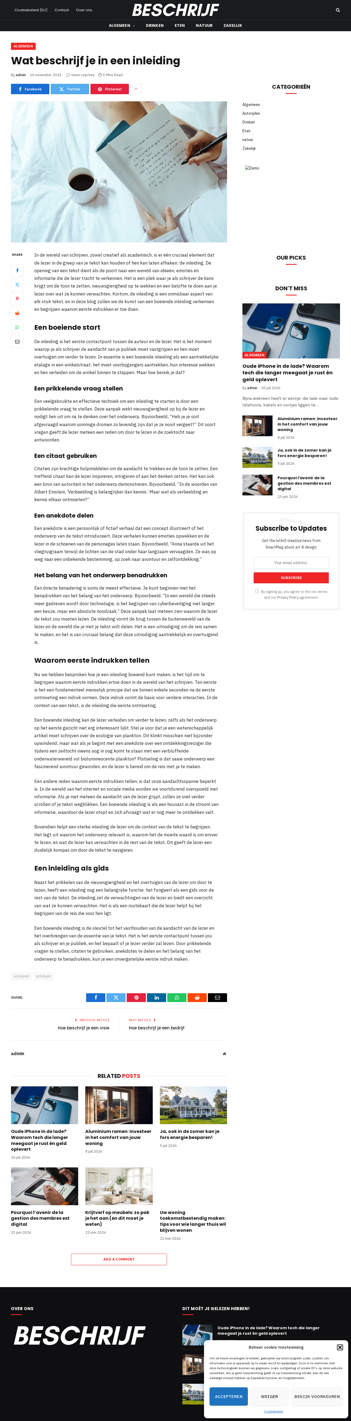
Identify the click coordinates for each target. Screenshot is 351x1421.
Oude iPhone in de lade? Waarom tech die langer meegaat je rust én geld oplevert (39, 1140)
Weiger (269, 1396)
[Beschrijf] (175, 10)
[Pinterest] (17, 298)
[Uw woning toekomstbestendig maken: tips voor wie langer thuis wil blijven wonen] (193, 1186)
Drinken (155, 25)
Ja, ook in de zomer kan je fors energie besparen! (189, 1135)
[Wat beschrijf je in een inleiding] (119, 171)
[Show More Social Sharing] (135, 89)
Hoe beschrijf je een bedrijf (157, 1028)
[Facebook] (17, 270)
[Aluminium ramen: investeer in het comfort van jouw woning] (118, 1105)
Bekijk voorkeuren (317, 1396)
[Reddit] (17, 313)
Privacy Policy (288, 597)
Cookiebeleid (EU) (31, 10)
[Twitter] (17, 284)
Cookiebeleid (273, 1411)
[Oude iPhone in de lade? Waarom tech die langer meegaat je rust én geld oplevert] (44, 1105)
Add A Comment (119, 1259)
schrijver (43, 976)
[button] (340, 1347)
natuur (204, 25)
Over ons (84, 10)
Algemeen (119, 25)
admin (21, 75)
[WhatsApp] (17, 327)
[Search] (337, 10)
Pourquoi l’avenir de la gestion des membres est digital (40, 1218)
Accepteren (229, 1396)
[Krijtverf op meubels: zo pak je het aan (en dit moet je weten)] (118, 1186)
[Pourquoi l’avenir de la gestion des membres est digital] (44, 1186)
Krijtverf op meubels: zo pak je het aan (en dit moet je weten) (117, 1218)
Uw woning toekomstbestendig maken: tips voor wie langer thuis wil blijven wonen (193, 1221)
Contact (62, 10)
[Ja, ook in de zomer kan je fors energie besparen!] (193, 1105)
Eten (180, 25)
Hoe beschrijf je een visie (83, 1028)
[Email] (17, 341)
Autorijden (251, 113)
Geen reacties (83, 75)
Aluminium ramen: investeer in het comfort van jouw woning (118, 1137)
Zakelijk (232, 25)
